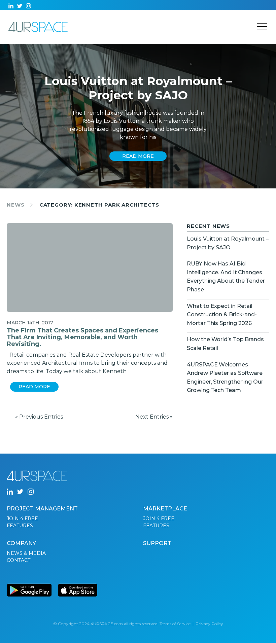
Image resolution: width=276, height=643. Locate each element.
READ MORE (138, 156)
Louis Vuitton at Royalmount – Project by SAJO (227, 243)
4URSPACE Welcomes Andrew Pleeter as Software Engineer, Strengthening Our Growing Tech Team (225, 377)
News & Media (26, 553)
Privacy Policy (209, 623)
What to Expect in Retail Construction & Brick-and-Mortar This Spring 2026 (222, 314)
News (16, 205)
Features (20, 526)
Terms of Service (175, 623)
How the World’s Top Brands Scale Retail (225, 343)
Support (157, 543)
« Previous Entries (39, 417)
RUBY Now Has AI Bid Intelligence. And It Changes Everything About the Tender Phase (226, 276)
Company (21, 543)
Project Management (42, 508)
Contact (18, 560)
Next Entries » (154, 417)
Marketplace (165, 508)
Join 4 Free (22, 518)
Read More (34, 387)
